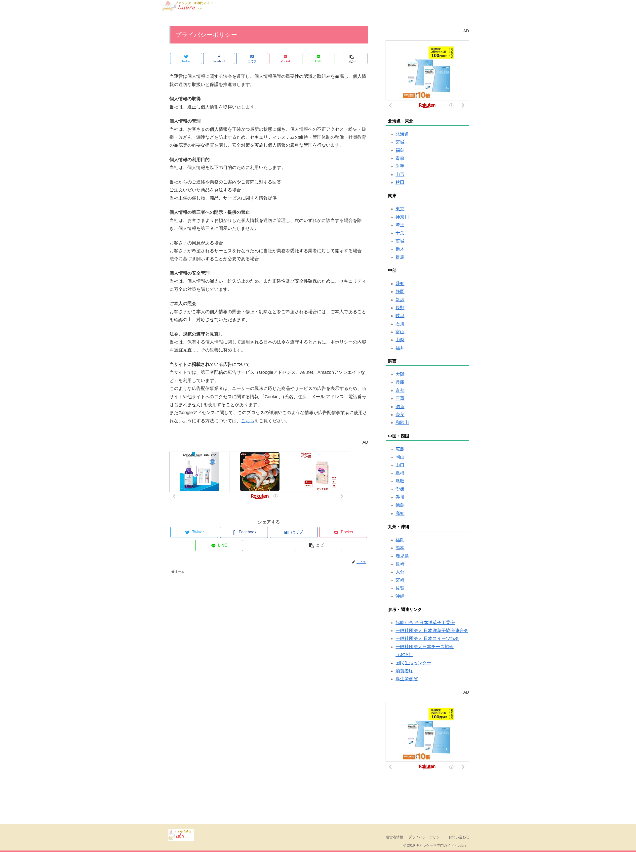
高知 (400, 513)
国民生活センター (413, 662)
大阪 (400, 374)
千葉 (400, 232)
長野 (400, 307)
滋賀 (400, 406)
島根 (400, 473)
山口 (400, 465)
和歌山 (402, 422)
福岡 (400, 539)
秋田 (400, 182)
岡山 (400, 457)
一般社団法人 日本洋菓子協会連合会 (432, 630)
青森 (400, 158)
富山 (400, 331)
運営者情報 (394, 837)
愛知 (400, 283)
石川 (400, 323)
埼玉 (400, 224)
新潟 (400, 299)
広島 (400, 449)
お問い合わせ (458, 837)
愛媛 (400, 489)
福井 (400, 347)
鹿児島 (402, 556)
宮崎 (400, 580)
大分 (400, 571)
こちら (247, 420)
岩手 (400, 166)
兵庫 (400, 382)
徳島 (400, 505)
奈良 (400, 414)
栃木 (400, 249)
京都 (400, 390)
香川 (400, 497)
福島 (400, 150)
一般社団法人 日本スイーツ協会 (427, 638)
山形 (400, 174)
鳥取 (400, 481)
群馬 (400, 257)
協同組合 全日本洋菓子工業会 (425, 622)
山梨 (400, 339)
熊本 (400, 547)
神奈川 (402, 216)
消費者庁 (404, 670)
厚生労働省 (407, 678)
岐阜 (400, 315)
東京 (400, 208)
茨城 (400, 241)
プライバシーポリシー (425, 837)
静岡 (400, 291)
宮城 (400, 142)
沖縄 (400, 596)
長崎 (400, 563)
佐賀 (400, 588)
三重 (400, 398)
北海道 (402, 134)
